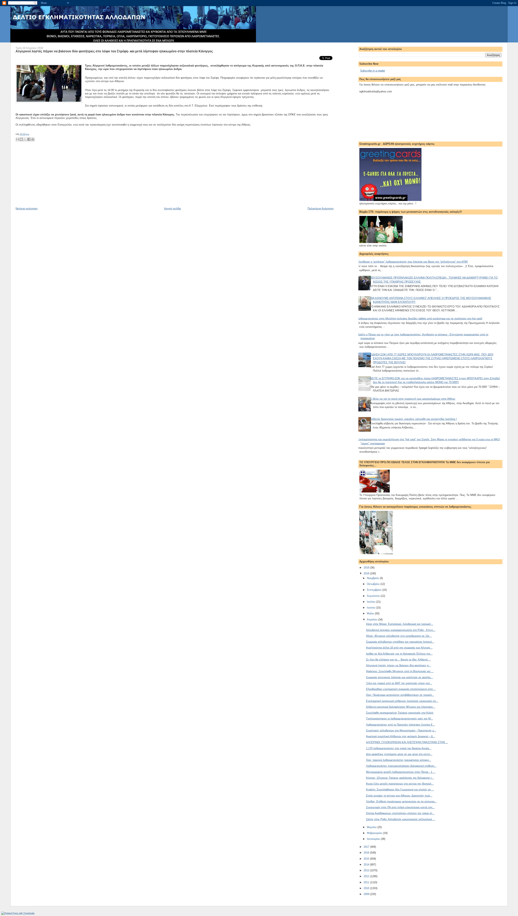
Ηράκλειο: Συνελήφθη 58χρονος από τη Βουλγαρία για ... (400, 671)
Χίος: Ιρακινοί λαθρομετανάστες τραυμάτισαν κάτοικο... (398, 760)
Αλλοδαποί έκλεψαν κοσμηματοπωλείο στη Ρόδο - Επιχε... (400, 630)
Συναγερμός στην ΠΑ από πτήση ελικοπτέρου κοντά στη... (400, 807)
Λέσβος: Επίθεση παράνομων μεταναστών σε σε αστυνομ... (401, 801)
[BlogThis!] (21, 139)
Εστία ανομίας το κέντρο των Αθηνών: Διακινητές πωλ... (399, 795)
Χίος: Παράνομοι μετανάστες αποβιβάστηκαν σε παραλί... (400, 694)
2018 (367, 573)
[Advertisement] (46, 178)
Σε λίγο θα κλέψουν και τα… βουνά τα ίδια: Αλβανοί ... (398, 659)
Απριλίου (372, 619)
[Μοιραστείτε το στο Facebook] (29, 139)
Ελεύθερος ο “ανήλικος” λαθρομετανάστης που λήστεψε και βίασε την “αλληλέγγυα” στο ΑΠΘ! (412, 261)
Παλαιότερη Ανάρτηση (320, 208)
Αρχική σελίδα (172, 208)
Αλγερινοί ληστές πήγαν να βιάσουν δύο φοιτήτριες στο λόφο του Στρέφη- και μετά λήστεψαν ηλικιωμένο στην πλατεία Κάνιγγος (114, 51)
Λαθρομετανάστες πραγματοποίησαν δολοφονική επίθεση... (401, 765)
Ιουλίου (371, 601)
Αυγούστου (374, 595)
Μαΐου (371, 613)
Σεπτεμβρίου (374, 589)
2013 (367, 870)
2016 (367, 852)
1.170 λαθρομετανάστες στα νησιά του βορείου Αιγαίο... (398, 748)
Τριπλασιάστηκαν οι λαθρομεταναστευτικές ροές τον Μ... (399, 718)
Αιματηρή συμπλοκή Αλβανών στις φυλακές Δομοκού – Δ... (400, 736)
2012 (367, 876)
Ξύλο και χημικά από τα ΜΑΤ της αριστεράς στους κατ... (399, 683)
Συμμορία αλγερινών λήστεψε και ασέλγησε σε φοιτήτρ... (399, 677)
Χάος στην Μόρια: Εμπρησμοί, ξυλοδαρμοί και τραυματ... (399, 623)
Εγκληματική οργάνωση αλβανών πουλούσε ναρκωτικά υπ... (402, 701)
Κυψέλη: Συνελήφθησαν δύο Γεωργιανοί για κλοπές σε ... (400, 789)
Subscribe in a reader (372, 70)
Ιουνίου (371, 607)
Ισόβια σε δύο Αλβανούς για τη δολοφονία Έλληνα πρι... (399, 653)
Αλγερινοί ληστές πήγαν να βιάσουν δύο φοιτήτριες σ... (398, 665)
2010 (367, 888)
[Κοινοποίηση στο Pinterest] (33, 139)
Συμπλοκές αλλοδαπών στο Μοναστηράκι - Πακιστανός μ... (401, 730)
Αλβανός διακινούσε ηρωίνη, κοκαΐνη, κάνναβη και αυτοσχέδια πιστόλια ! (413, 418)
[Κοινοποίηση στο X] (25, 139)
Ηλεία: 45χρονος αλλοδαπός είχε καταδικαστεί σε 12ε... (399, 635)
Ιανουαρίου (374, 838)
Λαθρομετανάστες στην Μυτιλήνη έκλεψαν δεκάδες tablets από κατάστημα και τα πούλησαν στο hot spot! (419, 318)
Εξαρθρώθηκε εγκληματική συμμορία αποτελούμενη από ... (401, 689)
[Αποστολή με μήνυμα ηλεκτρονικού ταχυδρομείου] (17, 139)
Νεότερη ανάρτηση (26, 208)
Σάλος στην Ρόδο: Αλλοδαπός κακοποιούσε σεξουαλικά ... (400, 819)
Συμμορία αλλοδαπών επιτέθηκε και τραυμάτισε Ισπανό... (400, 641)
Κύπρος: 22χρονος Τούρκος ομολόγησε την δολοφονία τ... (400, 777)
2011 (367, 882)
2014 (367, 864)
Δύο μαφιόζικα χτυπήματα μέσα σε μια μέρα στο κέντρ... (399, 754)
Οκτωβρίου (373, 583)
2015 (367, 858)
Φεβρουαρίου (375, 833)
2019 (367, 567)
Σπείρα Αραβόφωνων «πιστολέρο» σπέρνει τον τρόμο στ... (400, 813)
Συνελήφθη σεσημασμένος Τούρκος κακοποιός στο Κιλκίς (399, 712)
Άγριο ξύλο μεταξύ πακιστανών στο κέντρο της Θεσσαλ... (400, 783)
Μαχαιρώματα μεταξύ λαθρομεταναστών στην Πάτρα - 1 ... (400, 771)
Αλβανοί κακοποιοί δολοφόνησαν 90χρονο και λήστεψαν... (400, 706)
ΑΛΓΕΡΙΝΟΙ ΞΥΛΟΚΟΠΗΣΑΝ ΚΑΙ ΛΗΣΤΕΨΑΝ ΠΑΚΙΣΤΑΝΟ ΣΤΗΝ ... (407, 742)
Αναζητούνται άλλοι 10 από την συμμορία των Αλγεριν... (399, 647)
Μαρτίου (372, 827)
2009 (367, 894)
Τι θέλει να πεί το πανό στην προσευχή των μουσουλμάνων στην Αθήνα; (413, 398)
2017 (367, 846)
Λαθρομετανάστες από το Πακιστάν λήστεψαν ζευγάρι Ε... (400, 724)
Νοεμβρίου (373, 578)
